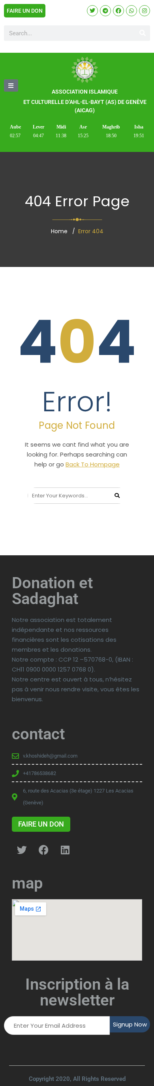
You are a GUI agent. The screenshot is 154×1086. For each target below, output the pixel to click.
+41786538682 (39, 773)
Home (59, 231)
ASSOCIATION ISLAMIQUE (85, 91)
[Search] (142, 33)
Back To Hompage (93, 464)
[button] (11, 85)
